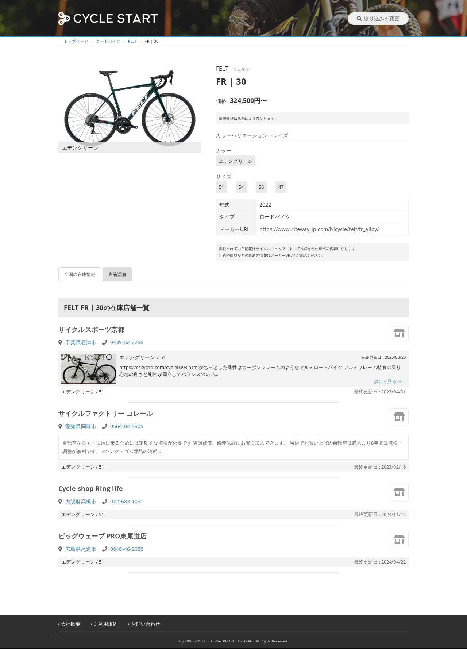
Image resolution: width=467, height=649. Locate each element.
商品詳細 (117, 274)
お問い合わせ (145, 624)
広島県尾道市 (80, 548)
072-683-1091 (127, 501)
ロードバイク (108, 41)
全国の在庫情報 (79, 274)
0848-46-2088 (127, 548)
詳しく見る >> (388, 381)
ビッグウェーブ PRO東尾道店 (102, 535)
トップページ (76, 41)
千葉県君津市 (80, 342)
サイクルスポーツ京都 (91, 329)
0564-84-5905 (127, 426)
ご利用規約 (106, 624)
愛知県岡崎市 (80, 426)
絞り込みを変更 (382, 18)
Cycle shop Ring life (90, 488)
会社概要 (70, 624)
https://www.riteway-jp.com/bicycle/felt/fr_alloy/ (319, 229)
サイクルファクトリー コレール (105, 413)
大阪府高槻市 (80, 501)
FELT (132, 41)
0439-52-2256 (127, 342)
